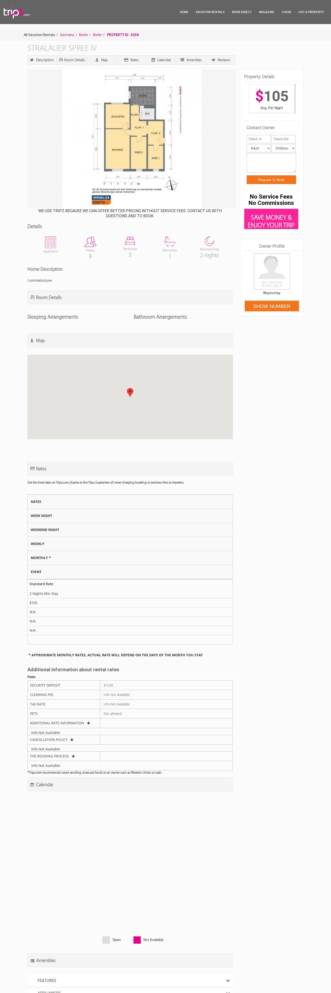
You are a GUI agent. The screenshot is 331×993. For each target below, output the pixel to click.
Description (44, 60)
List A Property (311, 12)
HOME (184, 12)
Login (286, 12)
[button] (131, 139)
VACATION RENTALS (210, 12)
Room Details (74, 60)
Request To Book (271, 180)
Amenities (193, 60)
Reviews (223, 60)
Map (104, 60)
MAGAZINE (267, 12)
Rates (134, 60)
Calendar (163, 60)
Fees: (31, 677)
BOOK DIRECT (242, 12)
